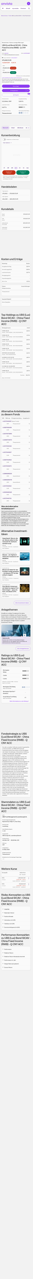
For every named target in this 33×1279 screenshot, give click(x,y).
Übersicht (5, 128)
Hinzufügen (16, 86)
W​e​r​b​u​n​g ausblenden (21, 27)
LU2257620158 (7, 427)
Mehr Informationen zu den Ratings (19, 701)
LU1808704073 (7, 440)
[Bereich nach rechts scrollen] (28, 128)
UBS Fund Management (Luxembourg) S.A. (13, 54)
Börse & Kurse (4, 15)
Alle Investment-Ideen (22, 603)
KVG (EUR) (13, 57)
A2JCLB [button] (6, 53)
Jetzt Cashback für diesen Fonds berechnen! (12, 77)
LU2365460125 (7, 492)
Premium (23, 8)
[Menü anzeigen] (2, 8)
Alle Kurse (20, 128)
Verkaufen (13, 68)
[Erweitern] (28, 90)
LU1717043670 (7, 466)
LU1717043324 (7, 446)
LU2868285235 (7, 473)
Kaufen (13, 72)
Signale (17, 95)
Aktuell (8, 8)
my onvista (15, 8)
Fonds (10, 15)
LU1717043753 (7, 498)
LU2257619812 (7, 460)
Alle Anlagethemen (23, 648)
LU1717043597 (7, 421)
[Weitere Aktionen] (29, 878)
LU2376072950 (7, 434)
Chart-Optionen (6, 142)
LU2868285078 (7, 480)
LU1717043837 (7, 452)
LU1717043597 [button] (26, 53)
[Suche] (29, 8)
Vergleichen (15, 90)
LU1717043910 (7, 486)
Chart (13, 128)
